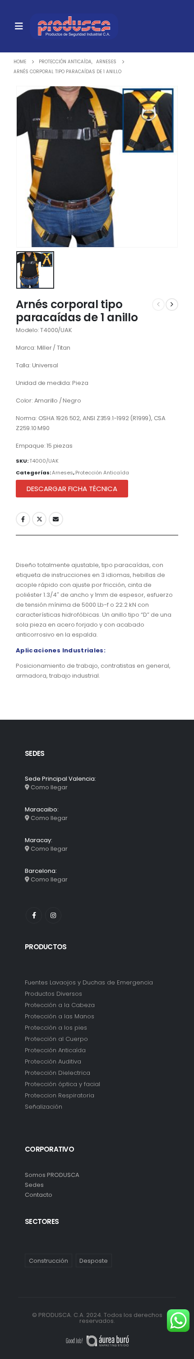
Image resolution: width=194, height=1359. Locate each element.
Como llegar (49, 787)
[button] (72, 488)
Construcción (48, 1260)
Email (56, 519)
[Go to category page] (97, 988)
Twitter (39, 519)
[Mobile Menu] (19, 26)
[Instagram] (53, 915)
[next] (172, 304)
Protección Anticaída (102, 472)
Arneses (62, 472)
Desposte (93, 1260)
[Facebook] (34, 915)
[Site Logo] (74, 26)
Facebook (23, 519)
